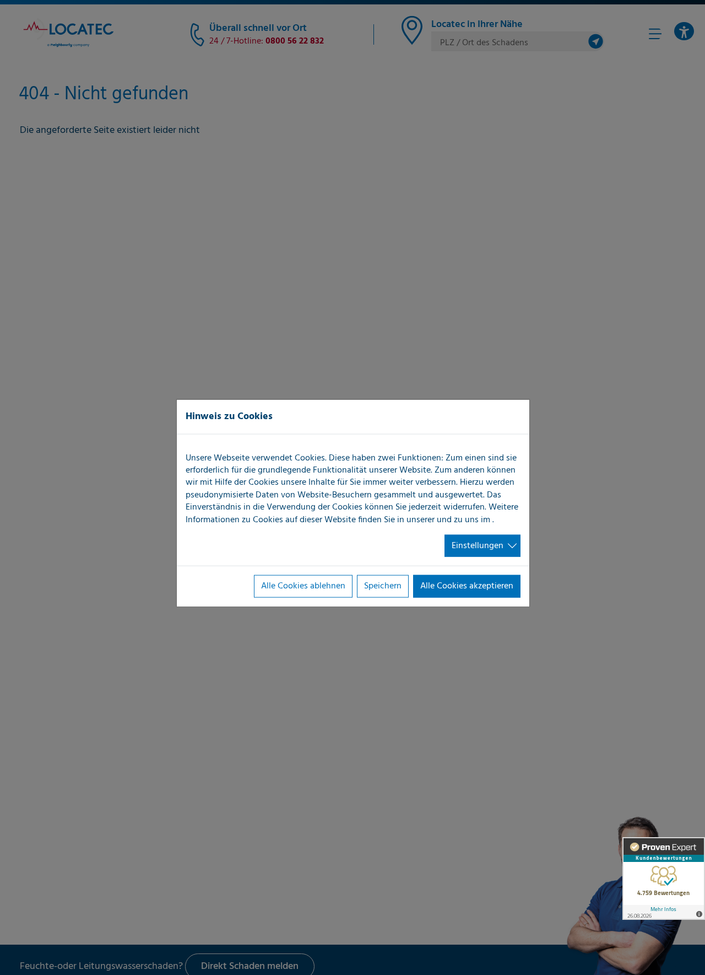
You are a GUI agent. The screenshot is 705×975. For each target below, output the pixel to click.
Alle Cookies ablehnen (303, 586)
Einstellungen (477, 546)
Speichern (383, 586)
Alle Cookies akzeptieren (466, 586)
